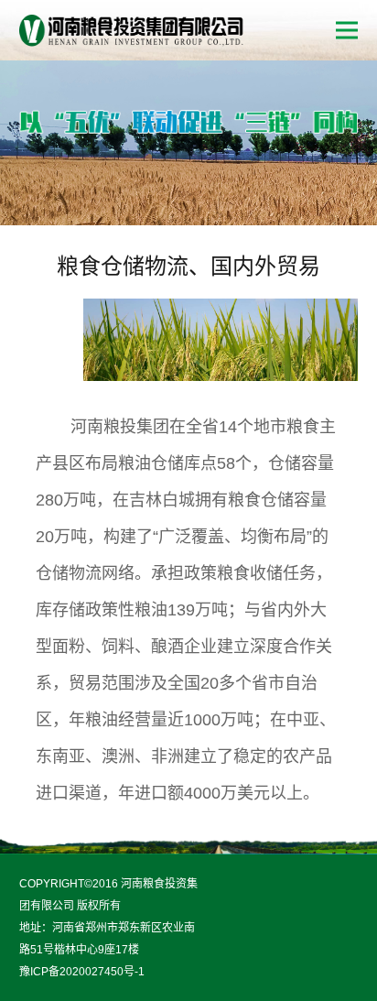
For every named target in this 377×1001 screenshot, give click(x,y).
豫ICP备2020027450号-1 (82, 971)
